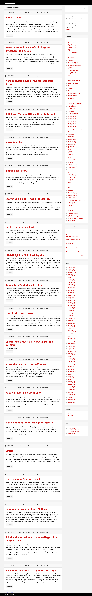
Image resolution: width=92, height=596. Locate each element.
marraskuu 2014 (72, 332)
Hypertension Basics (73, 95)
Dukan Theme (12, 594)
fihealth (19, 12)
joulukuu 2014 (71, 330)
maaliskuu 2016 (71, 305)
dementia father (70, 243)
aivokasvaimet (71, 42)
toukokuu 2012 (71, 381)
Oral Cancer (71, 157)
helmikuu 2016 (71, 307)
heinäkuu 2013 (71, 358)
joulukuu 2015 (71, 310)
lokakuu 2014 (71, 333)
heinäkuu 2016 (71, 299)
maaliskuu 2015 (71, 325)
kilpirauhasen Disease (73, 110)
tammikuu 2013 (71, 368)
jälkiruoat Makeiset (72, 101)
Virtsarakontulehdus (73, 213)
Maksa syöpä (71, 136)
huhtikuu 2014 (71, 343)
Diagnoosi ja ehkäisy (73, 64)
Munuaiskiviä (71, 146)
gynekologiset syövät (73, 77)
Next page (10, 592)
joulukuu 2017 (71, 271)
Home (6, 1)
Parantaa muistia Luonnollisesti (74, 251)
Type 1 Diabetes (72, 203)
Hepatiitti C (70, 90)
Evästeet (70, 73)
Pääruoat (70, 161)
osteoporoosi (71, 159)
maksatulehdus (71, 138)
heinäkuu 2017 (71, 279)
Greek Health (71, 413)
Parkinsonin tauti (72, 167)
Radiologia (70, 174)
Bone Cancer (71, 54)
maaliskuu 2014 (71, 345)
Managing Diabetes (72, 139)
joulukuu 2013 (71, 350)
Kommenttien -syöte (74, 431)
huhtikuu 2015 (71, 323)
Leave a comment (43, 12)
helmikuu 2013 (71, 366)
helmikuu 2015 (71, 327)
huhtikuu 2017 (71, 284)
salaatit (69, 180)
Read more (9, 35)
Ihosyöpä (70, 97)
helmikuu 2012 (71, 386)
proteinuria (70, 171)
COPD (69, 59)
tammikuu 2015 (71, 328)
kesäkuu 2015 (71, 320)
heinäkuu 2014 (71, 338)
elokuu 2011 (71, 396)
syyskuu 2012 (71, 374)
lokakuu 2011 (71, 392)
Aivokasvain (71, 44)
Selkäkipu (42, 1)
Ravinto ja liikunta (72, 176)
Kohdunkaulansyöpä (73, 113)
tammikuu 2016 (71, 308)
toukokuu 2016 (71, 302)
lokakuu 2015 (71, 313)
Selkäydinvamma (72, 184)
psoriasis (70, 172)
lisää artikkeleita (72, 116)
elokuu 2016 (71, 297)
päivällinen (70, 162)
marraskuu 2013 (72, 351)
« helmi (68, 29)
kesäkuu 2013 (71, 359)
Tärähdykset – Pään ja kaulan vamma (77, 200)
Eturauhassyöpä (72, 72)
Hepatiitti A (70, 85)
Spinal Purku (71, 190)
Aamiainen (70, 41)
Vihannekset (71, 208)
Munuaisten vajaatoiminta (74, 147)
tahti (69, 199)
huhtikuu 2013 (71, 363)
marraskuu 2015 (72, 312)
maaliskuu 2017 (71, 285)
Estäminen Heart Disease (74, 70)
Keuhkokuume (71, 108)
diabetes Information (73, 62)
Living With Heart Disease (74, 128)
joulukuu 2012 (71, 369)
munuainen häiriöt (72, 143)
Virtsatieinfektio (72, 215)
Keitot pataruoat (72, 106)
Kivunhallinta (71, 111)
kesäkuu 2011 (71, 399)
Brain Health (71, 55)
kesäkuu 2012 (71, 379)
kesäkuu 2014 (71, 340)
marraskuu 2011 (72, 391)
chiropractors (25, 1)
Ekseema (70, 69)
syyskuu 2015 (71, 315)
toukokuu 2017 (71, 282)
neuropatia (70, 151)
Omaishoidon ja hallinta (73, 156)
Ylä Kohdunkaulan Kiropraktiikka (75, 218)
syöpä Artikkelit (72, 197)
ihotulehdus (71, 100)
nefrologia (70, 149)
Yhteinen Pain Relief (73, 217)
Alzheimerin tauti (72, 45)
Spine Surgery (71, 192)
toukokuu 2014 (71, 341)
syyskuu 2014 (71, 335)
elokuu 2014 (71, 336)
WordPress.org (71, 433)
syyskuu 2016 (71, 295)
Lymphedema (71, 134)
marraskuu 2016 (72, 292)
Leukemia (70, 115)
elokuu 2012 (71, 376)
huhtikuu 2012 (71, 383)
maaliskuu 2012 (71, 384)
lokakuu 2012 (71, 373)
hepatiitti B (70, 88)
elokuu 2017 (71, 277)
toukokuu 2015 (71, 322)
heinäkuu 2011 (71, 397)
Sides (69, 187)
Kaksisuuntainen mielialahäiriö (75, 103)
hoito (69, 92)
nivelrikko (70, 152)
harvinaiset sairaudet (73, 78)
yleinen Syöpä (71, 220)
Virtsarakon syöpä (72, 212)
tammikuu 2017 (71, 289)
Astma (69, 49)
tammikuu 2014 (71, 348)
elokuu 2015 (71, 317)
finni (19, 1)
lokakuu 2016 (71, 294)
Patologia (70, 169)
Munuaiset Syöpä (72, 144)
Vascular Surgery (72, 205)
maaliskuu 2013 (71, 364)
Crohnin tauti (71, 60)
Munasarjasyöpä (72, 141)
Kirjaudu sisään (71, 428)
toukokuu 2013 (71, 361)
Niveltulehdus (34, 1)
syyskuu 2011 (71, 394)
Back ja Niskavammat (73, 52)
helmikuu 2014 (71, 346)
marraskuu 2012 (72, 371)
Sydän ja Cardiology (72, 195)
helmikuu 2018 (71, 267)
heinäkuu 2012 (71, 378)
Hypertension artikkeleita (74, 93)
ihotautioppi (71, 98)
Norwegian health (72, 417)
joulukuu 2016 (71, 290)
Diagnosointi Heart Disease (74, 65)
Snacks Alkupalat (72, 189)
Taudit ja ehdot (12, 1)
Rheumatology (71, 177)
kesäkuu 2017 (71, 280)
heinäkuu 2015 (71, 318)
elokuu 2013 (71, 356)
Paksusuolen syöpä (72, 164)
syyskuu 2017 (71, 276)
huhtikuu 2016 (71, 303)
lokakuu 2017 (71, 274)
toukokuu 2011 (71, 401)
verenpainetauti (71, 207)
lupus (69, 131)
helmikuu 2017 (71, 287)
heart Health (71, 82)
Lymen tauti (71, 133)
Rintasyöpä (70, 179)
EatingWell (70, 67)
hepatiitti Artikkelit (72, 87)
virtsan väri (70, 210)
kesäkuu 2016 (71, 300)
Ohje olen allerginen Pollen (72, 247)
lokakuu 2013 (71, 353)
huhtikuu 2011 (71, 402)
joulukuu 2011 (71, 389)
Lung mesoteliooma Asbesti (75, 129)
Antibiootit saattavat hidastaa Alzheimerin (76, 255)
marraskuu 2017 (72, 272)
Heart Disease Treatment (74, 80)
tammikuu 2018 (71, 269)
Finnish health (71, 415)
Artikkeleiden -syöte (74, 430)
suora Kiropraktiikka (73, 194)
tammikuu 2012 (71, 387)
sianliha (69, 185)
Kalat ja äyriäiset (72, 105)
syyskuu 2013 (71, 355)
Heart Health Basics (30, 12)
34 (7, 592)
